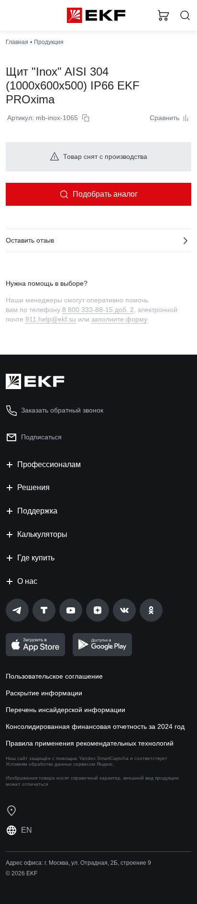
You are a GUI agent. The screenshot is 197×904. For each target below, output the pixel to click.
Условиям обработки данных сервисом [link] (50, 764)
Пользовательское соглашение (54, 676)
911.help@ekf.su (50, 319)
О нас (27, 581)
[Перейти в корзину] (163, 15)
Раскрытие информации (44, 693)
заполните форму (119, 319)
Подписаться (41, 437)
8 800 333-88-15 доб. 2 (98, 309)
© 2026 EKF (21, 873)
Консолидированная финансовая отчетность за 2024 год (95, 726)
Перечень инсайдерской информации (65, 710)
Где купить (36, 558)
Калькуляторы (42, 534)
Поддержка (37, 511)
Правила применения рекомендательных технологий (90, 743)
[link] (17, 610)
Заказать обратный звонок (62, 410)
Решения (33, 487)
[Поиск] (185, 15)
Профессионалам (49, 464)
